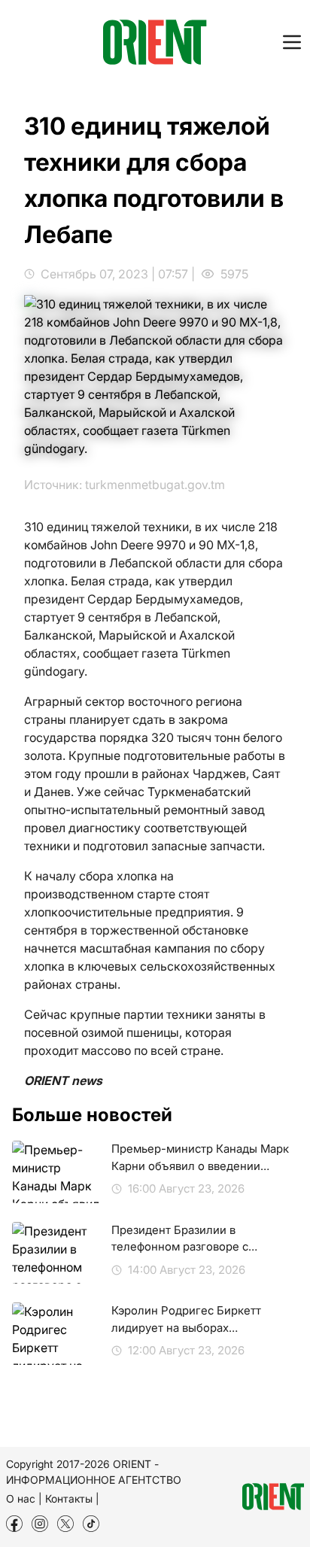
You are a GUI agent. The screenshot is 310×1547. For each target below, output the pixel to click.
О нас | (24, 1498)
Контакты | (72, 1498)
